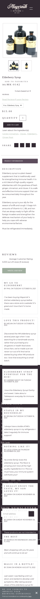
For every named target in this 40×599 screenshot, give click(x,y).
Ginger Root (7, 137)
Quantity (10, 118)
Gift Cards (5, 443)
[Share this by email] (34, 145)
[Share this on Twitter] (22, 145)
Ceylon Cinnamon (10, 134)
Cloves (23, 134)
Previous (4, 66)
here (29, 596)
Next (35, 66)
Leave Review (22, 100)
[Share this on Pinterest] (28, 145)
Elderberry (32, 134)
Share (7, 145)
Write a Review (14, 271)
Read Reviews (8, 100)
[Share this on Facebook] (16, 145)
